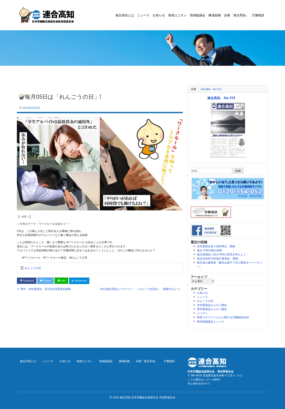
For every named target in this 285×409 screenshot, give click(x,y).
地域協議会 (197, 15)
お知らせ (159, 15)
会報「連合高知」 (236, 15)
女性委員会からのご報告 (212, 305)
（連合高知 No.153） (211, 89)
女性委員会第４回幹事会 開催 (216, 246)
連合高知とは (124, 15)
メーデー (202, 313)
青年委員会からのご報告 (212, 309)
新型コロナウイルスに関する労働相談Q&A (223, 317)
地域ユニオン (177, 15)
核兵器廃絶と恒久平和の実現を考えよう (221, 254)
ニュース (143, 15)
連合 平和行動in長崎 (209, 250)
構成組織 (214, 15)
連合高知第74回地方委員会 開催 (217, 258)
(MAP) (216, 379)
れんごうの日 (33, 268)
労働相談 (258, 15)
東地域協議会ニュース (210, 321)
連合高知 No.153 (221, 98)
